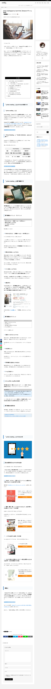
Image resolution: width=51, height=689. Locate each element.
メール (6, 667)
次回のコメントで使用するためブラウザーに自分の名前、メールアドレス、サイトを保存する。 (18, 675)
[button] (5, 636)
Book (5, 631)
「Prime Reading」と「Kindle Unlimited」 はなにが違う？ (19, 83)
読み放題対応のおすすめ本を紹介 (15, 94)
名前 (6, 663)
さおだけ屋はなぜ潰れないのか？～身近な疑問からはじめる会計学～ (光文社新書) (24, 571)
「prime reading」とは (13, 82)
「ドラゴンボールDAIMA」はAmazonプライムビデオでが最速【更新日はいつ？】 (42, 82)
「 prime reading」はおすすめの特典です (15, 81)
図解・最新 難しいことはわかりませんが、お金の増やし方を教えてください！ (24, 522)
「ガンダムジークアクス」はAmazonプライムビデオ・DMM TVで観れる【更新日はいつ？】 (42, 66)
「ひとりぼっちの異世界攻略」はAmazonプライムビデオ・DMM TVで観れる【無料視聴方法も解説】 (42, 78)
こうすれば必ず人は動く (23, 543)
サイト (6, 671)
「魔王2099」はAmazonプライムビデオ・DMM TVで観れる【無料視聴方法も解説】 (42, 74)
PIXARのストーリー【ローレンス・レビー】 (16, 485)
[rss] (47, 0)
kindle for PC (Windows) (9, 414)
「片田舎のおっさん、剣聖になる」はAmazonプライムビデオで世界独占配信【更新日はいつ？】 (42, 70)
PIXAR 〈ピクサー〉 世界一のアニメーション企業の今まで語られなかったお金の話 (25, 493)
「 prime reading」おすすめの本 (14, 92)
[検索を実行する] (48, 132)
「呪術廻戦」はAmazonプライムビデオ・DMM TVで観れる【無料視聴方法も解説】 (42, 140)
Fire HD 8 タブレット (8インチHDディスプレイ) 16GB (15, 416)
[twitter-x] (46, 0)
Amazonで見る (25, 526)
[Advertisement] (18, 67)
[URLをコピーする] (30, 636)
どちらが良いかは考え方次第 (15, 89)
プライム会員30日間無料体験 (9, 602)
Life (7, 631)
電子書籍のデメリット (13, 88)
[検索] (48, 0)
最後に (9, 96)
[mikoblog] (4, 3)
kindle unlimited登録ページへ (9, 166)
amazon (11, 631)
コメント (6, 650)
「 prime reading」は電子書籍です (14, 85)
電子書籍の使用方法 (13, 91)
